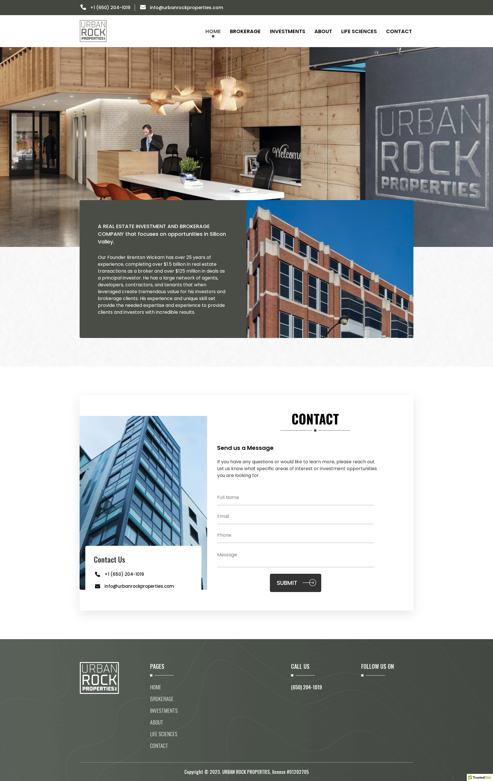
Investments (287, 31)
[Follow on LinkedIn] (374, 8)
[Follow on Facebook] (365, 8)
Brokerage (245, 31)
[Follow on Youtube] (408, 8)
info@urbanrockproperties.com (186, 7)
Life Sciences (359, 31)
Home (213, 31)
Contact (399, 31)
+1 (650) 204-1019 (110, 7)
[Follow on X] (386, 8)
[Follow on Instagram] (397, 8)
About (323, 31)
